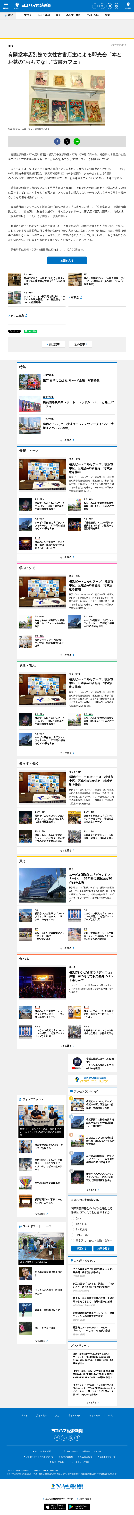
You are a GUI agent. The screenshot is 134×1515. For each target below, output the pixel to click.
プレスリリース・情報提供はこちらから (83, 1451)
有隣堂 (75, 297)
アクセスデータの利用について (39, 1456)
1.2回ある (81, 1223)
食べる (28, 14)
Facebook (95, 6)
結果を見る (104, 1248)
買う (58, 14)
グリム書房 (17, 315)
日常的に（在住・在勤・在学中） (95, 1240)
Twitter (102, 6)
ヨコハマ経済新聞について (46, 1451)
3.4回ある (81, 1229)
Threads (116, 6)
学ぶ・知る (93, 14)
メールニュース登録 (80, 1462)
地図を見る (67, 260)
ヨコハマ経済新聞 (32, 5)
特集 (107, 14)
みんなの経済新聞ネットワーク (67, 1486)
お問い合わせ (67, 1456)
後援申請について (107, 1456)
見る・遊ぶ (43, 14)
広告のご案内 (86, 1456)
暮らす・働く (73, 14)
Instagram (109, 6)
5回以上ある (83, 1234)
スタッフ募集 (58, 1462)
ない (78, 1218)
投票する (82, 1248)
